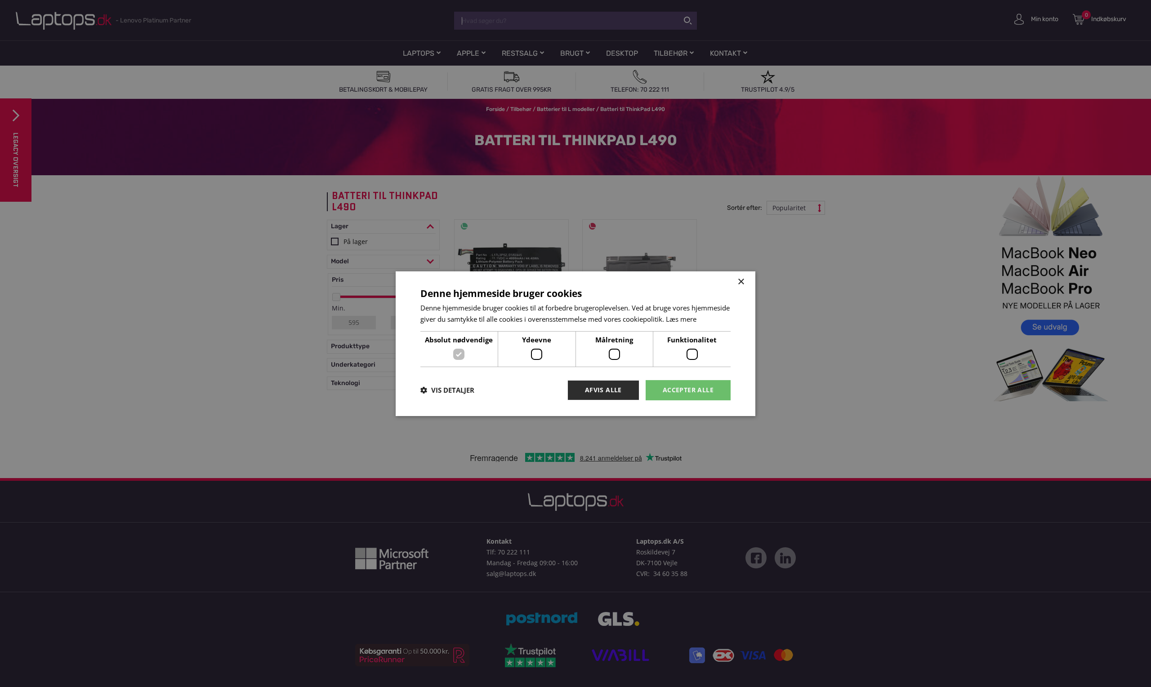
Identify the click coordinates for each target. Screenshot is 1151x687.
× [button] (740, 281)
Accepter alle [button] (688, 390)
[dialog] (575, 343)
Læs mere (681, 319)
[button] (447, 390)
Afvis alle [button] (603, 390)
